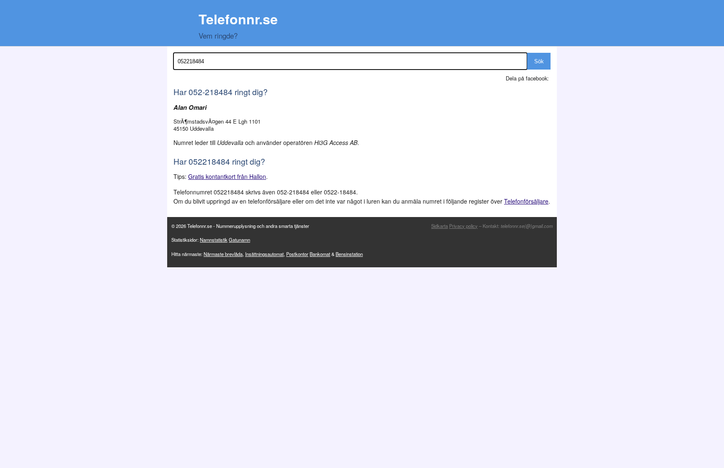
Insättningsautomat (264, 254)
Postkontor (297, 254)
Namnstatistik (214, 239)
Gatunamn (239, 239)
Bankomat (320, 254)
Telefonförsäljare (526, 201)
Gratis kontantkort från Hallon (227, 176)
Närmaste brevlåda (223, 254)
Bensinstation (349, 254)
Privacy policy (463, 225)
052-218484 (211, 91)
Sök (539, 61)
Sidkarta (439, 225)
